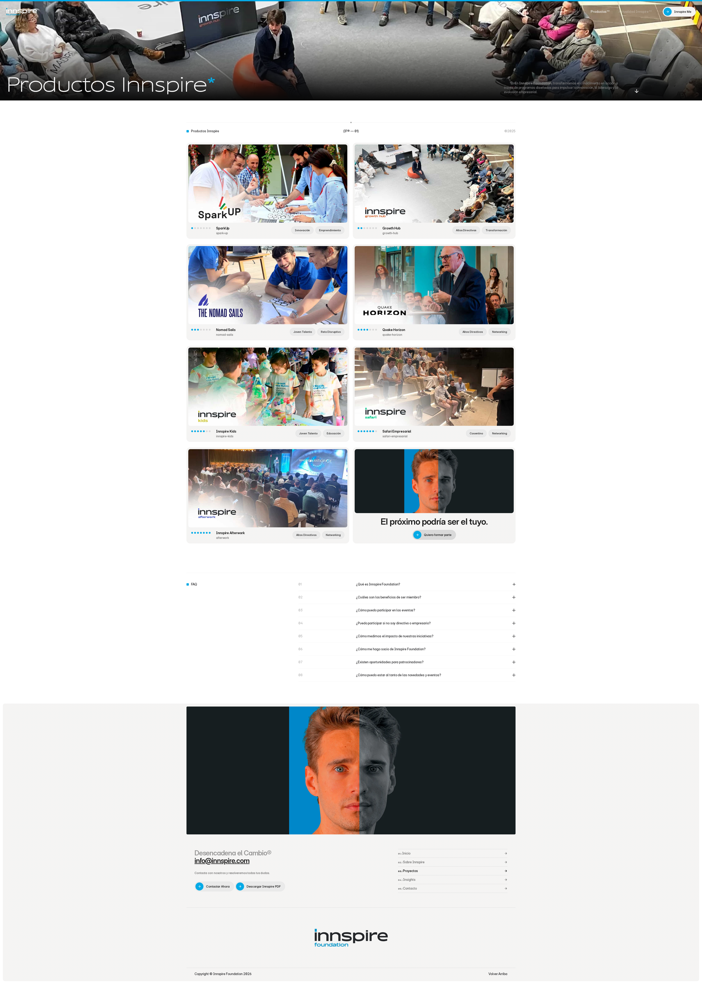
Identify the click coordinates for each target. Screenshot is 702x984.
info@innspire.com (222, 860)
